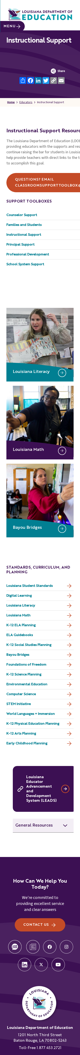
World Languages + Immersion (30, 714)
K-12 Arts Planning (21, 733)
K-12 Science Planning (23, 674)
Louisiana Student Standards (29, 586)
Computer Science (21, 694)
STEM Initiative (18, 704)
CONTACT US (36, 925)
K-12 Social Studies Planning (28, 645)
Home (11, 102)
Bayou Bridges (17, 655)
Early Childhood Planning (26, 743)
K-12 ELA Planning (21, 625)
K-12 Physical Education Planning (32, 724)
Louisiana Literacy (20, 605)
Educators (25, 102)
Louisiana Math (18, 615)
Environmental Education (26, 684)
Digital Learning (19, 596)
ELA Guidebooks (19, 635)
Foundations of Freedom (26, 664)
